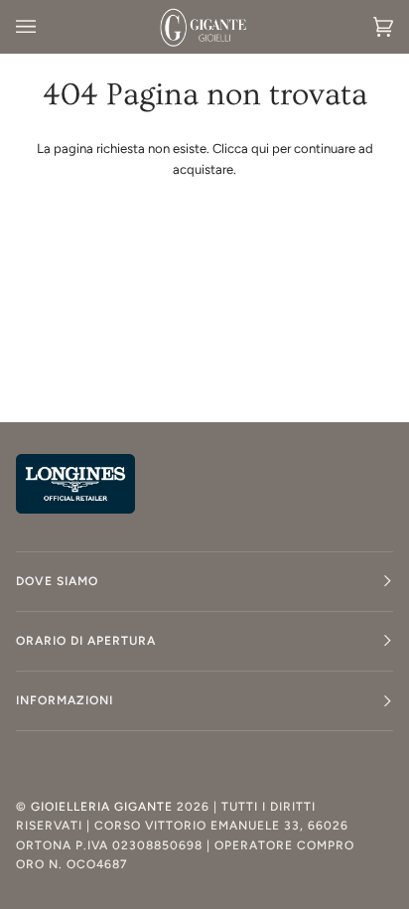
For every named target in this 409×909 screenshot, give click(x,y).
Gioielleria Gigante (104, 807)
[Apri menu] (45, 27)
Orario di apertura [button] (86, 641)
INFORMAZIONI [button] (64, 700)
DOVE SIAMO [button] (57, 581)
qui (260, 148)
